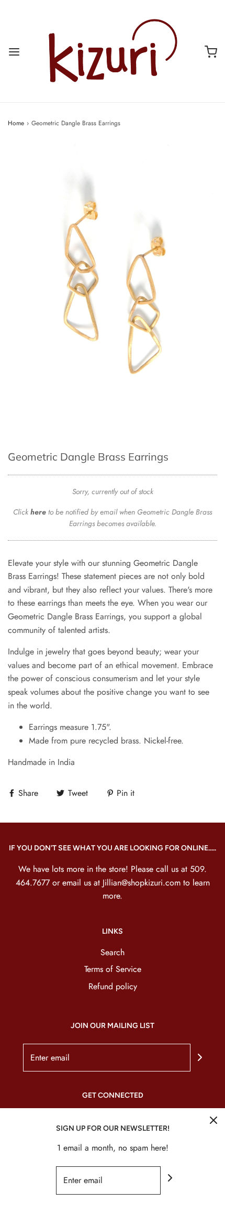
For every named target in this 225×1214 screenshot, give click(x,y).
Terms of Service (112, 969)
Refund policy (112, 986)
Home (16, 123)
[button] (112, 289)
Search (112, 952)
